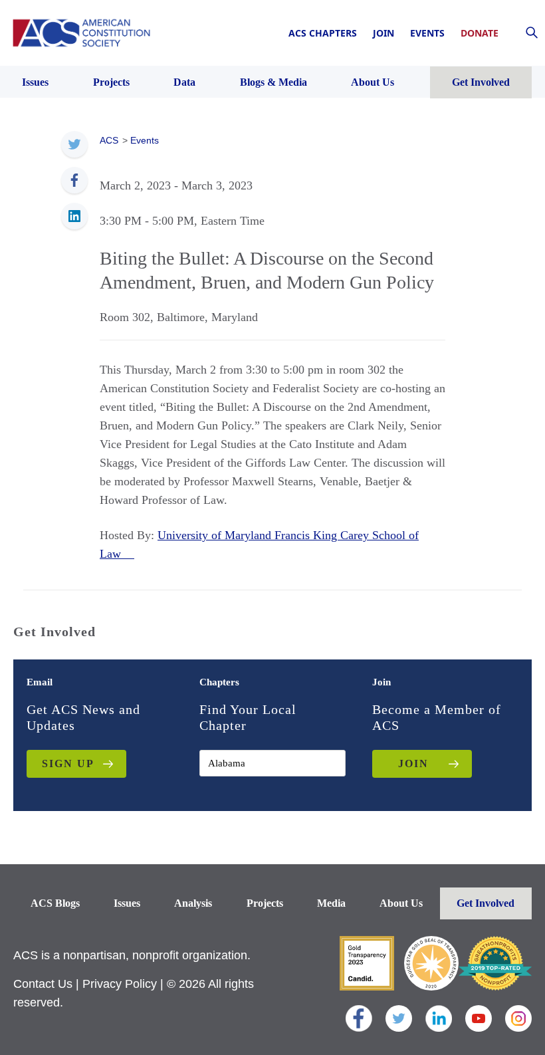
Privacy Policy (119, 984)
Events (427, 33)
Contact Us (42, 984)
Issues (127, 903)
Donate (479, 33)
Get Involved (485, 903)
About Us (401, 903)
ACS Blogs (55, 903)
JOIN (413, 763)
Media (331, 903)
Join (383, 33)
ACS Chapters (322, 33)
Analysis (193, 903)
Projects (265, 903)
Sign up (68, 763)
